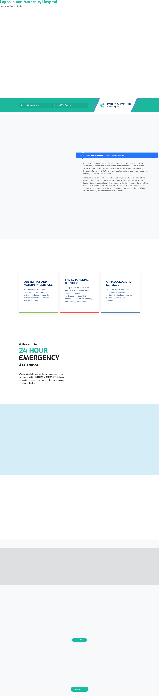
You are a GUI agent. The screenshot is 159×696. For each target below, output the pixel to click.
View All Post (79, 689)
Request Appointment (30, 105)
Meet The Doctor (63, 105)
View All (79, 640)
